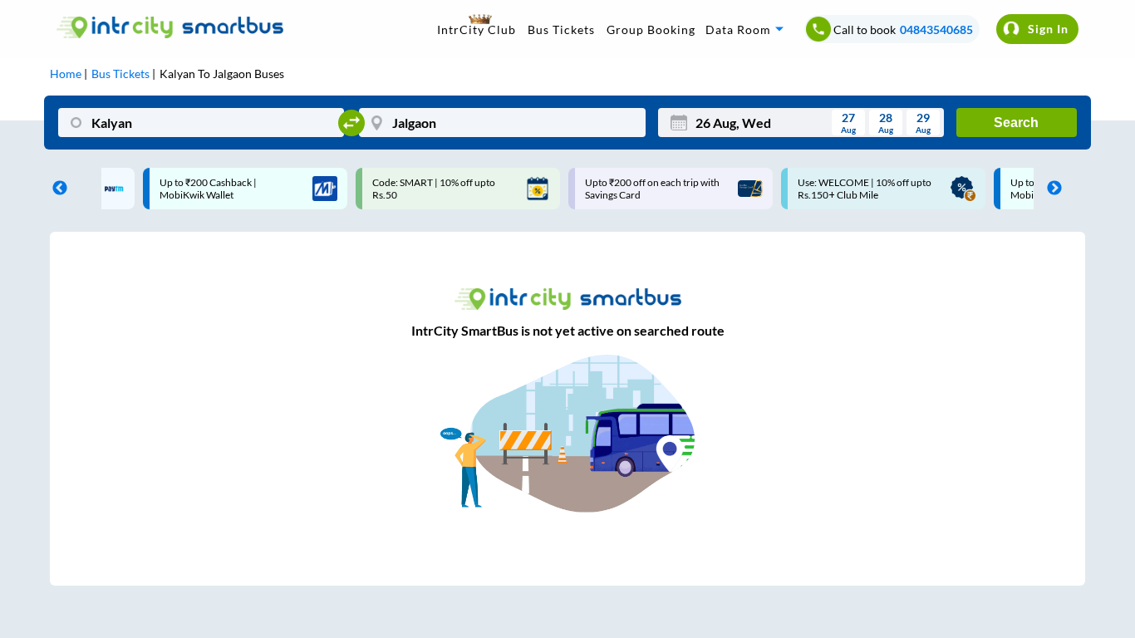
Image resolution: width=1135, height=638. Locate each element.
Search (1016, 122)
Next (1050, 188)
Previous (56, 188)
